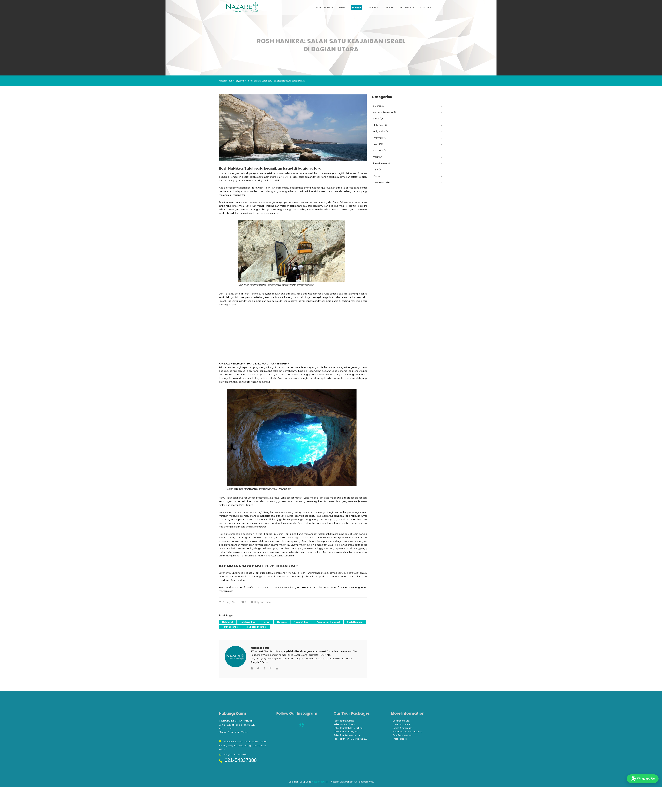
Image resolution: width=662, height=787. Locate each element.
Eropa (376, 118)
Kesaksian (378, 150)
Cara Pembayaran (402, 735)
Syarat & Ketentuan (402, 728)
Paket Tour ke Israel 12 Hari (347, 735)
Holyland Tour (248, 622)
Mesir (376, 156)
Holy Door (378, 125)
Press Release (380, 163)
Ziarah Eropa (380, 182)
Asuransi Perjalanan (383, 112)
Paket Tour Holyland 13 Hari (348, 728)
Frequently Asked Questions (407, 731)
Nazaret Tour (225, 80)
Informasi (378, 137)
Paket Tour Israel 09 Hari (346, 731)
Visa (375, 176)
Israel (268, 602)
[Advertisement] (293, 334)
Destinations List (401, 720)
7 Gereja (377, 105)
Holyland (239, 80)
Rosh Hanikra (355, 622)
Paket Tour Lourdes (344, 720)
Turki (375, 169)
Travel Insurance (401, 724)
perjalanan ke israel (328, 622)
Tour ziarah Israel (256, 626)
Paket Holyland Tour (344, 724)
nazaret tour (301, 622)
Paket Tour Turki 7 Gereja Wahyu (350, 738)
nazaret (282, 622)
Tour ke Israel (230, 626)
